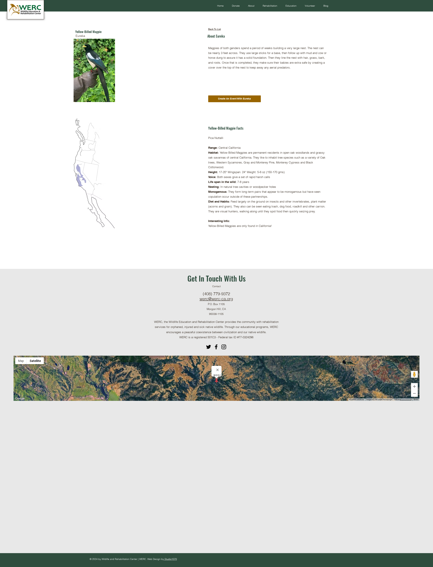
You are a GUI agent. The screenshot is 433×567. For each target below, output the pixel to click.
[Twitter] (208, 347)
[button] (249, 6)
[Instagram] (224, 347)
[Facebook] (216, 347)
